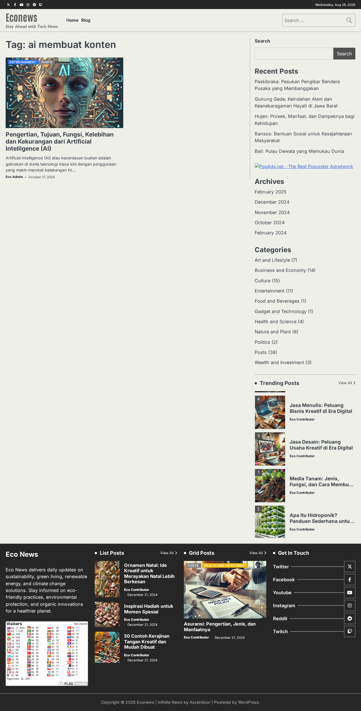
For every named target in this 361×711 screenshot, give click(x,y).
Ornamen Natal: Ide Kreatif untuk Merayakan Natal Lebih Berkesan (149, 573)
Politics (262, 342)
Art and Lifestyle (272, 260)
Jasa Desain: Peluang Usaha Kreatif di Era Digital (321, 440)
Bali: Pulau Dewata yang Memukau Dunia (299, 151)
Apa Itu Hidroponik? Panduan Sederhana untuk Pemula (321, 516)
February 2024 (271, 232)
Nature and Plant (273, 331)
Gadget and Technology (281, 311)
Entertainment (23, 62)
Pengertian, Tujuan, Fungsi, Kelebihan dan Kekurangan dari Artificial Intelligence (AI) (60, 141)
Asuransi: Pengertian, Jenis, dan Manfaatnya (220, 626)
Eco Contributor (302, 415)
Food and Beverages (277, 301)
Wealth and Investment (279, 362)
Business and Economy (280, 270)
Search (262, 41)
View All (345, 383)
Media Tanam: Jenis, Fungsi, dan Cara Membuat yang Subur (321, 480)
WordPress (248, 702)
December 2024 (272, 202)
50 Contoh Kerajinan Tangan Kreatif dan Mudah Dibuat (147, 641)
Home (72, 20)
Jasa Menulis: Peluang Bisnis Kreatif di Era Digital (321, 404)
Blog (86, 20)
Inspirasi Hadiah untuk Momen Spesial (148, 608)
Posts (46, 62)
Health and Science (275, 321)
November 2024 (272, 212)
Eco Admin (14, 177)
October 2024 (270, 222)
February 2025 (271, 192)
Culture (262, 280)
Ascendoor (200, 702)
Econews (21, 17)
